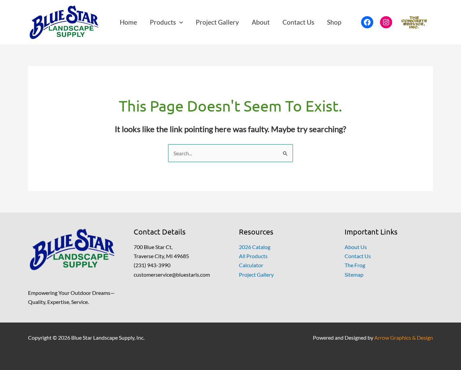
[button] (179, 22)
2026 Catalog (254, 247)
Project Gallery (256, 274)
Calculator (251, 265)
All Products (253, 256)
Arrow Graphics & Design (403, 337)
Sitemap (354, 274)
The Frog (355, 265)
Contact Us (358, 256)
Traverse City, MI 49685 (161, 256)
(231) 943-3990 (152, 265)
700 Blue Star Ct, (153, 247)
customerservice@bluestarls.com (172, 274)
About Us (356, 247)
